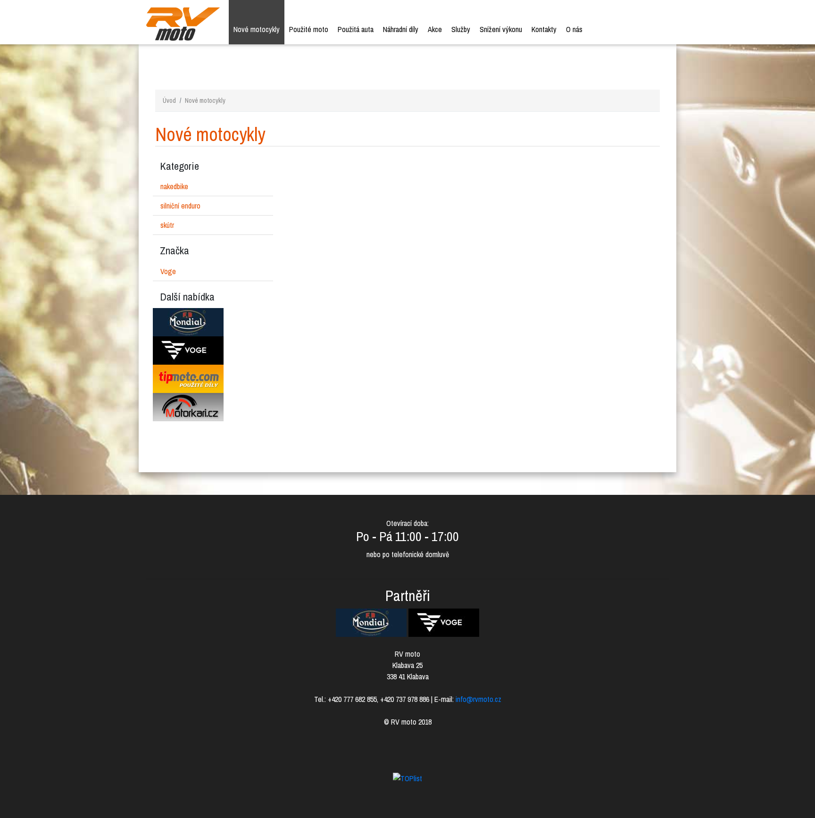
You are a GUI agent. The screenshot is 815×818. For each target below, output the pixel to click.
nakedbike (174, 186)
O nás (574, 29)
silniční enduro (180, 205)
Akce (435, 29)
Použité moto (308, 29)
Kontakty (544, 29)
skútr (167, 225)
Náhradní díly (400, 29)
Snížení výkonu (501, 29)
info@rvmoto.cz (478, 699)
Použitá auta (356, 29)
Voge (168, 271)
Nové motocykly (256, 29)
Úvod (169, 100)
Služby (460, 29)
